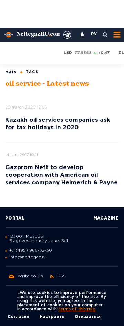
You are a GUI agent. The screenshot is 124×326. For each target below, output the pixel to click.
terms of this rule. (77, 309)
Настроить (52, 317)
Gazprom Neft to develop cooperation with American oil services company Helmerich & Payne (61, 175)
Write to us (30, 276)
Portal (15, 218)
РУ (94, 34)
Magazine (106, 218)
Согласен (18, 317)
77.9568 (83, 53)
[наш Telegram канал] (67, 35)
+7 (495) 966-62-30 (30, 250)
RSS (61, 276)
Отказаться (88, 317)
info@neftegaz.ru (27, 257)
